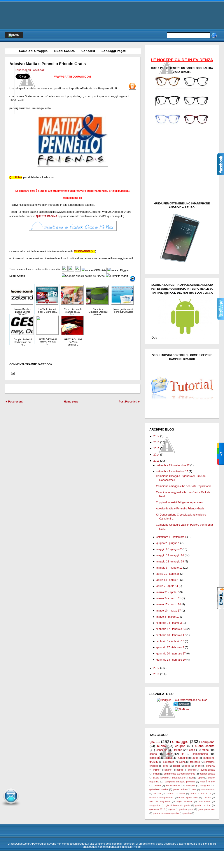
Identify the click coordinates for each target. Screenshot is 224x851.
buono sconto (205, 746)
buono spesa (208, 769)
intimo (156, 769)
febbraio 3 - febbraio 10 (170, 641)
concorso (161, 750)
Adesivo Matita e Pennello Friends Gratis (47, 64)
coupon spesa (207, 773)
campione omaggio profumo (180, 781)
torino (205, 750)
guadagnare (178, 777)
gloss (172, 809)
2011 (156, 674)
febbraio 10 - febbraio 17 (171, 635)
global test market (158, 789)
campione (208, 742)
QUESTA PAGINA (46, 216)
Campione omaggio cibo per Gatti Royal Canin (184, 486)
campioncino (200, 753)
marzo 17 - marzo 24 (168, 604)
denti (165, 765)
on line (198, 765)
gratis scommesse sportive (166, 813)
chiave (157, 785)
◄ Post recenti (14, 401)
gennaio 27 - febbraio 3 (170, 647)
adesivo (21, 269)
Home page (71, 401)
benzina (210, 765)
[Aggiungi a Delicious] (78, 270)
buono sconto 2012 (200, 793)
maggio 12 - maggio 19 (170, 561)
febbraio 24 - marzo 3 (169, 622)
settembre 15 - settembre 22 (173, 465)
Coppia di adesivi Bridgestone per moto (179, 502)
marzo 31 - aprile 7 (167, 592)
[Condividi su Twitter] (71, 270)
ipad (191, 777)
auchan (157, 793)
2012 (156, 668)
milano (178, 750)
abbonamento (207, 789)
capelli (169, 757)
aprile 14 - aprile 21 (168, 580)
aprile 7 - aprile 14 (167, 586)
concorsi (207, 797)
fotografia (205, 785)
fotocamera (204, 801)
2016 (156, 442)
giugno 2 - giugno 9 (168, 543)
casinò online (207, 781)
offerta (153, 753)
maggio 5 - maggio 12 (169, 567)
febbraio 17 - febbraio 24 (171, 629)
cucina (182, 762)
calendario (168, 762)
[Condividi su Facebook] (65, 270)
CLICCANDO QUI (84, 251)
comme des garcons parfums (179, 773)
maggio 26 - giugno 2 (169, 549)
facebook (195, 762)
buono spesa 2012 (188, 797)
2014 (156, 454)
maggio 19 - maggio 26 (170, 555)
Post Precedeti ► (129, 401)
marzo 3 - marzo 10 (167, 616)
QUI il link (15, 177)
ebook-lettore (173, 785)
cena (192, 750)
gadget (176, 765)
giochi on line (202, 805)
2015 (156, 448)
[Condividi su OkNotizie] (94, 270)
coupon (180, 746)
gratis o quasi (186, 809)
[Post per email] (12, 373)
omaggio (180, 741)
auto (195, 757)
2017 (156, 436)
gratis (38, 269)
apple (201, 777)
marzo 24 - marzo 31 (168, 598)
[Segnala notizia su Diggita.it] (118, 270)
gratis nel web (160, 777)
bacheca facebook (175, 793)
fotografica (154, 805)
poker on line (180, 789)
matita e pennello (51, 269)
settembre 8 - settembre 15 (172, 471)
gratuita (187, 813)
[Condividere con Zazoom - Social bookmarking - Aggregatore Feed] (182, 705)
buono (161, 746)
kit (182, 753)
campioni (154, 757)
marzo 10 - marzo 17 (168, 610)
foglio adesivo (184, 801)
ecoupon (190, 785)
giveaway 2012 (157, 809)
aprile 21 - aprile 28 (168, 573)
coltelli (156, 773)
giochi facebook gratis (178, 805)
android (192, 769)
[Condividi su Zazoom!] (132, 279)
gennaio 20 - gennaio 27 (171, 653)
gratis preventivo (206, 809)
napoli (180, 769)
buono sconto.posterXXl (161, 797)
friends (29, 269)
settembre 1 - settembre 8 (171, 537)
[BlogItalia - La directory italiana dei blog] (182, 700)
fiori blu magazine (159, 801)
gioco (187, 765)
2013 (156, 460)
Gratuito (183, 757)
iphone (168, 769)
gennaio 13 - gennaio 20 (171, 659)
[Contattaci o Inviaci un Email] (11, 806)
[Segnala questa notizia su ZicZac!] (83, 276)
